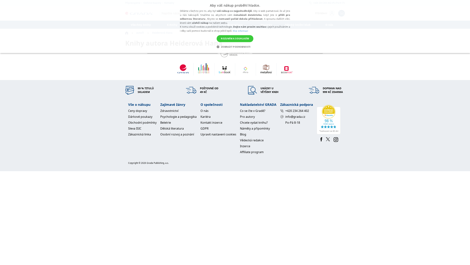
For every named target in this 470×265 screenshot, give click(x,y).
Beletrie (165, 123)
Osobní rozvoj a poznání (177, 134)
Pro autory (247, 117)
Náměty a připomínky (255, 128)
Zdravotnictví (169, 111)
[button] (234, 47)
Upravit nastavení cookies (218, 134)
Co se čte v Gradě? (252, 111)
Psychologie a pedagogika (178, 117)
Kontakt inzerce (211, 123)
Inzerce (245, 146)
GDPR (204, 128)
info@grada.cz (295, 117)
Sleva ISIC (134, 128)
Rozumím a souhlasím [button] (235, 38)
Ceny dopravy (137, 111)
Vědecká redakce (252, 140)
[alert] (235, 26)
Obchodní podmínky (142, 123)
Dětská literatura (172, 128)
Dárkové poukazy (140, 117)
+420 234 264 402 (297, 111)
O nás (204, 111)
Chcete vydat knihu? (254, 123)
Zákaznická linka (139, 134)
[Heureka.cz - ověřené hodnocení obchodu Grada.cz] (329, 119)
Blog (243, 134)
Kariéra (205, 117)
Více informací (240, 30)
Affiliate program (252, 152)
